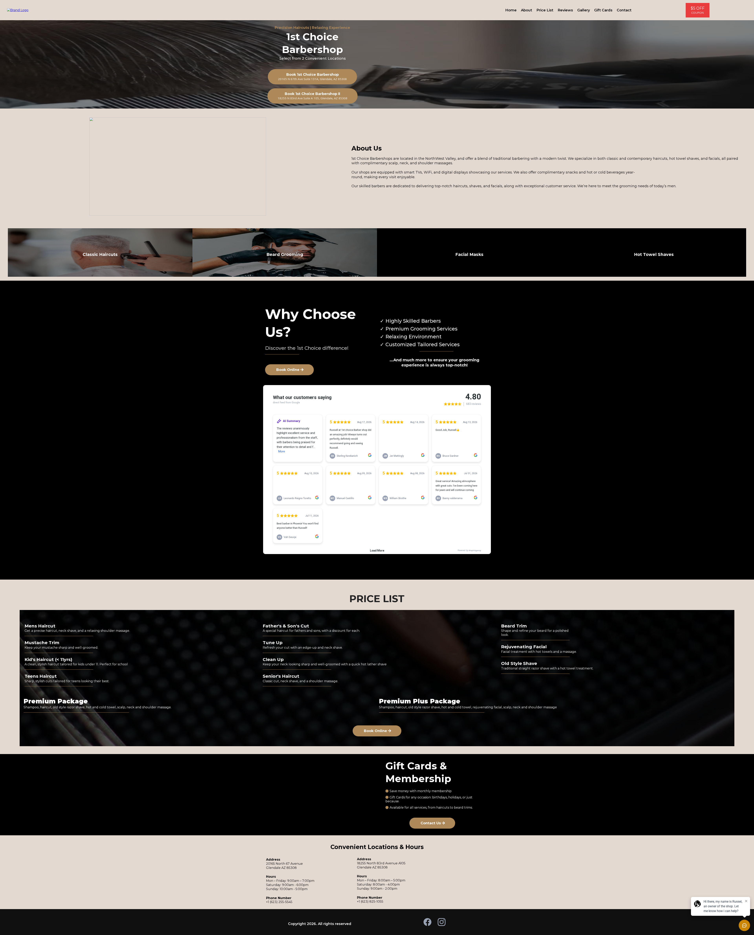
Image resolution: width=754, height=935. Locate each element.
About (526, 10)
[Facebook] (427, 922)
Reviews (565, 10)
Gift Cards (603, 10)
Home (511, 10)
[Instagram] (442, 922)
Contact (624, 10)
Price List (544, 10)
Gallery (583, 10)
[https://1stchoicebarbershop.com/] (17, 10)
